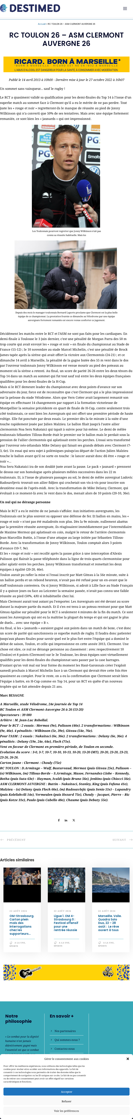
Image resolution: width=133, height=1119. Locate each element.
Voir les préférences (66, 1111)
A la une (20, 942)
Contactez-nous (65, 1049)
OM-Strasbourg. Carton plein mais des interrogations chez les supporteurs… (22, 925)
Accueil (42, 23)
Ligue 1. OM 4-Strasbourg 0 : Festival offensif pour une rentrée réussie (66, 923)
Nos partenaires (65, 1031)
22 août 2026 (18, 911)
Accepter (66, 1091)
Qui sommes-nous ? (67, 1040)
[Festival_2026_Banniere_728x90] (66, 64)
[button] (128, 1059)
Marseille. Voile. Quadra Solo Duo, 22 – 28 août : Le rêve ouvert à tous (110, 923)
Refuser (66, 1101)
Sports (14, 946)
